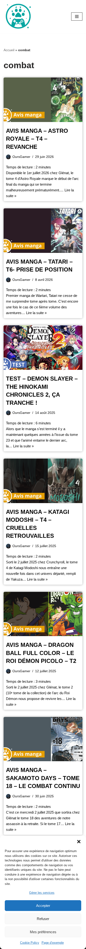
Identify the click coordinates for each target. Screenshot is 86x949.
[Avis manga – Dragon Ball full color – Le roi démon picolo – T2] (43, 614)
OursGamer (21, 157)
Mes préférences (43, 932)
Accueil (9, 50)
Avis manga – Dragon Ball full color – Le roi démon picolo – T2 (41, 653)
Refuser (43, 919)
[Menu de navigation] (76, 16)
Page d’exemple (53, 942)
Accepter (43, 906)
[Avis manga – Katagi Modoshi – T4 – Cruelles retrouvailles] (43, 481)
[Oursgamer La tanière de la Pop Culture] (18, 16)
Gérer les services (41, 892)
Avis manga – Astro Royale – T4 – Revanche (37, 139)
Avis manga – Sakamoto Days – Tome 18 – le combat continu (43, 778)
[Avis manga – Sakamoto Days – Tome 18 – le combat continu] (43, 739)
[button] (78, 841)
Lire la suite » (36, 313)
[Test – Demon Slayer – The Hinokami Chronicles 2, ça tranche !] (43, 347)
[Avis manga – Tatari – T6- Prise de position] (43, 230)
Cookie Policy (29, 942)
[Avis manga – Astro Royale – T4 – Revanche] (43, 100)
